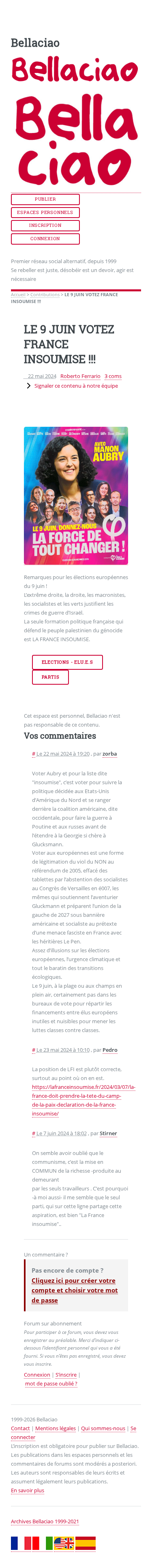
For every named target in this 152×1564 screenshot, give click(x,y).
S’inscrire (66, 1374)
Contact (20, 1428)
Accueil (18, 294)
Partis (51, 677)
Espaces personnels (45, 212)
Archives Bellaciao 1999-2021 (45, 1521)
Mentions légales (55, 1428)
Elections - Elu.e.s (67, 662)
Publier (45, 199)
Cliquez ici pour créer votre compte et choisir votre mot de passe (75, 1290)
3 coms (113, 376)
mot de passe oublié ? (51, 1383)
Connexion (45, 238)
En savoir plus (27, 1490)
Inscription (45, 225)
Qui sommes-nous (103, 1428)
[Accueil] (76, 189)
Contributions (45, 294)
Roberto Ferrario (80, 376)
